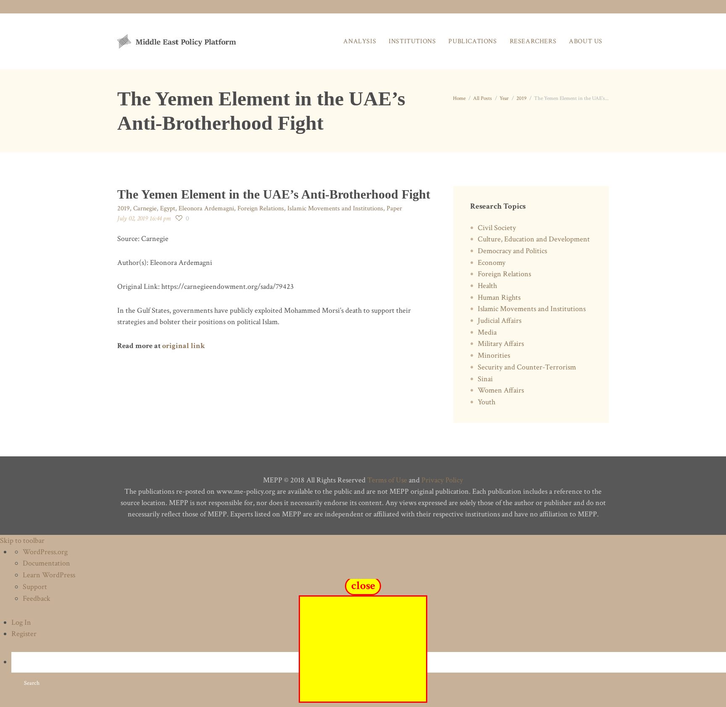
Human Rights (499, 297)
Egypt (167, 208)
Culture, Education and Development (534, 239)
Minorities (494, 355)
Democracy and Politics (512, 251)
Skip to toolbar (22, 540)
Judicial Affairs (499, 320)
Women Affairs (501, 390)
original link (183, 346)
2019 (521, 98)
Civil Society (497, 228)
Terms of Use (387, 480)
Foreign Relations (260, 208)
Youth (486, 402)
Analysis (359, 41)
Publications (472, 41)
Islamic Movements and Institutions (335, 208)
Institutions (412, 41)
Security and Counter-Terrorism (527, 367)
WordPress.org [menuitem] (45, 552)
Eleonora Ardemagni (206, 208)
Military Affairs (501, 343)
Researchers (533, 41)
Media (487, 332)
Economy (491, 262)
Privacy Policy (442, 480)
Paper (394, 208)
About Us (585, 41)
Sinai (485, 379)
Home (459, 98)
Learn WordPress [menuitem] (49, 575)
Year (504, 98)
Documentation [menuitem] (46, 563)
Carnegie (145, 208)
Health (487, 286)
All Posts (482, 98)
